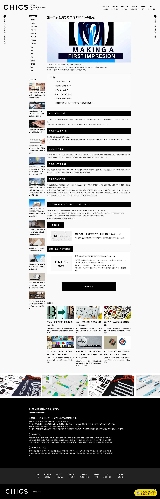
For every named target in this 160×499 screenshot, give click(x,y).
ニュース (33, 36)
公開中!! (148, 493)
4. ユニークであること (63, 94)
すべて (33, 19)
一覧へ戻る (89, 286)
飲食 (32, 70)
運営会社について (37, 491)
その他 (33, 23)
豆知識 (33, 64)
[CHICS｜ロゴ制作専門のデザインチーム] (16, 7)
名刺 (32, 50)
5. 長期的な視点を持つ (63, 98)
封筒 (32, 53)
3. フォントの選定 (61, 90)
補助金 (33, 60)
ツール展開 (34, 26)
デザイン (33, 33)
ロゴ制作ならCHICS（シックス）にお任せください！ (75, 103)
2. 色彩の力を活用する (63, 86)
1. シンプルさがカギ (62, 81)
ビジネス (33, 40)
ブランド (33, 43)
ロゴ (32, 47)
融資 (32, 57)
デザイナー (34, 30)
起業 (32, 67)
